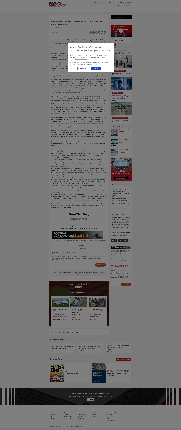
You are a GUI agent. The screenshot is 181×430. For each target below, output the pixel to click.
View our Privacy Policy (92, 64)
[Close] (112, 44)
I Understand (95, 68)
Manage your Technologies (83, 68)
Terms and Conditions (81, 59)
